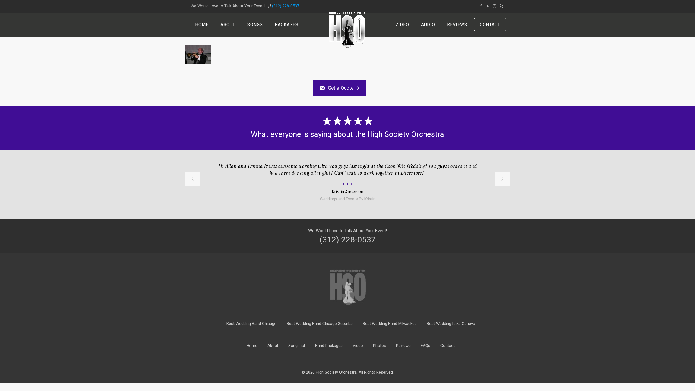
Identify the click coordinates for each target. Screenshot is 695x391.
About (272, 345)
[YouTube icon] (488, 6)
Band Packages (329, 345)
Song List (296, 345)
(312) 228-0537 (285, 6)
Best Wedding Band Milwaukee (390, 323)
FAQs (425, 345)
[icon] (501, 6)
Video (358, 345)
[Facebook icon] (481, 6)
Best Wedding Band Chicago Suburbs (320, 323)
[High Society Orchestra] (347, 30)
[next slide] (502, 179)
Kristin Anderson (347, 191)
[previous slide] (192, 179)
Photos (379, 345)
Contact (447, 345)
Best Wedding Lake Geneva (451, 323)
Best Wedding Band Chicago (251, 323)
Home (252, 345)
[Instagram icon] (494, 6)
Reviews (403, 345)
